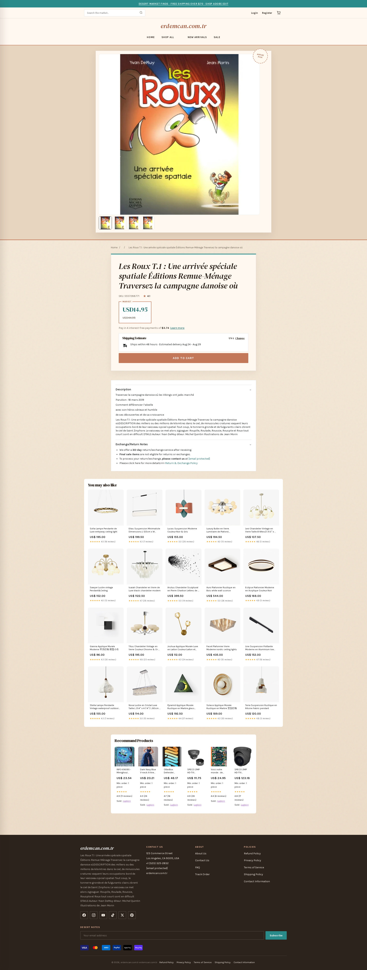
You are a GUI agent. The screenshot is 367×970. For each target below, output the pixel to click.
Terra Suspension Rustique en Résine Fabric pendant (261, 707)
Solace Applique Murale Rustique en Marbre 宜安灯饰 (221, 707)
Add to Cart (183, 358)
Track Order (202, 874)
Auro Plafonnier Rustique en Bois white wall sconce (220, 589)
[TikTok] (113, 915)
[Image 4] (147, 222)
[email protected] (199, 458)
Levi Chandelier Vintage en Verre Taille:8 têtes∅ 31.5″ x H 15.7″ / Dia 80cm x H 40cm (260, 530)
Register (267, 12)
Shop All (168, 37)
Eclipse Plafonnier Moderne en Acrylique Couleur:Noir (259, 589)
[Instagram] (93, 915)
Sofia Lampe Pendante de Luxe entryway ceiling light (103, 530)
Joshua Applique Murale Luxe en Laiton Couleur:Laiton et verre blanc (182, 648)
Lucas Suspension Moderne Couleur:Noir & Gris (182, 530)
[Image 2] (119, 222)
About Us (200, 853)
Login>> (127, 801)
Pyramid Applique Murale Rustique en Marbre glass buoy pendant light (180, 707)
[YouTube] (103, 915)
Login (254, 12)
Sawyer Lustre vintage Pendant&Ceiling (101, 589)
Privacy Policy (252, 860)
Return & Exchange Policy (181, 463)
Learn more (177, 328)
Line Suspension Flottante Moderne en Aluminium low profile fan (259, 648)
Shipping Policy (253, 874)
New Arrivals (197, 37)
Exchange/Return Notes (132, 444)
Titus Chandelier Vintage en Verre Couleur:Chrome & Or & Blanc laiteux (144, 648)
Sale (217, 37)
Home (150, 37)
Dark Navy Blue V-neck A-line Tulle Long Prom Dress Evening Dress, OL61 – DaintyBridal (148, 771)
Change (240, 338)
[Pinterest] (132, 915)
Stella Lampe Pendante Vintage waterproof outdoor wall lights (104, 707)
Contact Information (257, 881)
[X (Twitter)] (122, 915)
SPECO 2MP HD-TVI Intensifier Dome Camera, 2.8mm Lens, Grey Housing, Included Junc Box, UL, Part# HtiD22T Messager (195, 771)
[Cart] (278, 13)
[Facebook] (84, 915)
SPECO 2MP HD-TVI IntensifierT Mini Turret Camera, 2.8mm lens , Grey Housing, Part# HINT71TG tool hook (242, 771)
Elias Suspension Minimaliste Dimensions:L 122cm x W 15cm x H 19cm (144, 530)
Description (123, 389)
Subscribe (276, 935)
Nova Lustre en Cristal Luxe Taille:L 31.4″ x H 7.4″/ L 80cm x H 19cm (144, 707)
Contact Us (202, 860)
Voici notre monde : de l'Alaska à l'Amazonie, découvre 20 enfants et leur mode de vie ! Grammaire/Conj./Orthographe (219, 771)
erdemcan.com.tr (184, 26)
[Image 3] (133, 222)
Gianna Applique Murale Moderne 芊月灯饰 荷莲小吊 (104, 648)
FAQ (197, 867)
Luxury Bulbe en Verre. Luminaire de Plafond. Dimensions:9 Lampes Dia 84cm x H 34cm (220, 530)
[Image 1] (105, 222)
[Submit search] (141, 12)
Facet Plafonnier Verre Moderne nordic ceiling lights (221, 648)
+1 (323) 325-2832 (157, 863)
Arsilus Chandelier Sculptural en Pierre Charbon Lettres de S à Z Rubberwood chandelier (183, 589)
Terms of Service (254, 867)
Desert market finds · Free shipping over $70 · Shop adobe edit (183, 3)
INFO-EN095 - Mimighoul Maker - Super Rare (124, 771)
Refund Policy (252, 853)
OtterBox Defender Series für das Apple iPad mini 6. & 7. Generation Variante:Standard (172, 771)
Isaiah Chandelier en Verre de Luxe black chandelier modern (145, 589)
